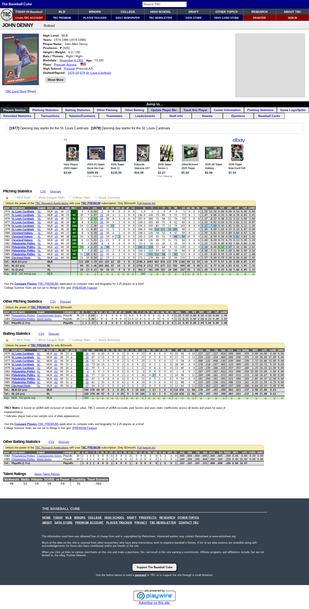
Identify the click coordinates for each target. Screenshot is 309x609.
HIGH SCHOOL (160, 11)
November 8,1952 (71, 60)
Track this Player (195, 110)
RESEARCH (259, 11)
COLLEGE (128, 11)
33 (101, 225)
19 (101, 236)
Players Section (14, 110)
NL (39, 211)
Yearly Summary (109, 197)
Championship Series (49, 315)
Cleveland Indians (22, 233)
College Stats (81, 197)
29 (77, 72)
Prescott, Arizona (65, 64)
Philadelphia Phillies (23, 243)
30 (101, 218)
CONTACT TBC (189, 522)
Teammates (114, 116)
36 (101, 247)
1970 (71, 72)
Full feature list (146, 203)
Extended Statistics (17, 116)
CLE (56, 233)
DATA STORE (194, 17)
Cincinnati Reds (21, 257)
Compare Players (26, 283)
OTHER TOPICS (226, 11)
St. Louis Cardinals (98, 72)
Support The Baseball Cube (154, 567)
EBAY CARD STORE (226, 17)
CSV (43, 191)
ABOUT (47, 522)
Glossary (55, 191)
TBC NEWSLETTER (160, 17)
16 (101, 233)
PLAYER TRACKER (95, 17)
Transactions (50, 116)
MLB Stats (23, 197)
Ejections (238, 116)
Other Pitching (107, 110)
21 (101, 240)
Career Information (227, 110)
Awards (207, 116)
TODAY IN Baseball (28, 11)
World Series (44, 319)
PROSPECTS (148, 517)
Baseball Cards (269, 116)
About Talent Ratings (47, 474)
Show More (55, 79)
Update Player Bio (164, 110)
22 (101, 250)
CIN (56, 257)
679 (82, 72)
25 (101, 215)
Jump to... (154, 104)
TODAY (58, 517)
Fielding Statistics (260, 110)
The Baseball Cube (17, 4)
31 (101, 229)
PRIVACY (141, 522)
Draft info (176, 116)
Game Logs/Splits (293, 110)
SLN (56, 211)
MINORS (95, 11)
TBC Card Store (15, 91)
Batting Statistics (77, 110)
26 (101, 222)
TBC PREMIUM (62, 17)
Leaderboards (145, 116)
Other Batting (134, 110)
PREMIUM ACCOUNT (89, 522)
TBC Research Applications (52, 203)
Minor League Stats (51, 197)
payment (140, 575)
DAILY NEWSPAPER (128, 17)
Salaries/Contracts (82, 116)
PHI (56, 243)
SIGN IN (292, 17)
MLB (62, 11)
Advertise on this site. (154, 603)
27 (101, 257)
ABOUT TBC (292, 11)
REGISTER (259, 17)
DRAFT (194, 11)
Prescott (69, 68)
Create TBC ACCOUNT (29, 17)
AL (39, 233)
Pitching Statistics (45, 110)
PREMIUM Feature (84, 287)
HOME (46, 517)
